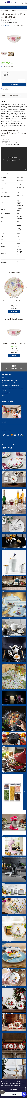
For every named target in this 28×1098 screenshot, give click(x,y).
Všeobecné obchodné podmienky (10, 385)
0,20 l (18, 233)
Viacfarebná (20, 205)
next (26, 287)
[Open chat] (24, 1094)
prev (1, 287)
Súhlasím (13, 1094)
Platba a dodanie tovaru (8, 378)
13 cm (18, 236)
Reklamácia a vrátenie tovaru (9, 380)
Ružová (19, 203)
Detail (14, 355)
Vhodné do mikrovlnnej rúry (20, 255)
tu (19, 1085)
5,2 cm (18, 243)
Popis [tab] (3, 95)
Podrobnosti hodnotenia (10, 23)
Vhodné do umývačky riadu (19, 251)
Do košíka (15, 84)
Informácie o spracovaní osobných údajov (12, 388)
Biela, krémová (19, 201)
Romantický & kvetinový (20, 217)
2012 (18, 213)
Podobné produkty (14, 95)
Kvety (18, 222)
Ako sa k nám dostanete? (8, 383)
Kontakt (4, 395)
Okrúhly (19, 225)
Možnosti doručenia (8, 66)
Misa (18, 192)
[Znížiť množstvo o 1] (19, 80)
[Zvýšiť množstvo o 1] (24, 80)
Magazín (4, 390)
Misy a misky (20, 177)
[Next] (26, 340)
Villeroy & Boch (8, 26)
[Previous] (2, 340)
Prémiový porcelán (19, 229)
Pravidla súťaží (5, 393)
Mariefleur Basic (19, 209)
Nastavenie (13, 1089)
